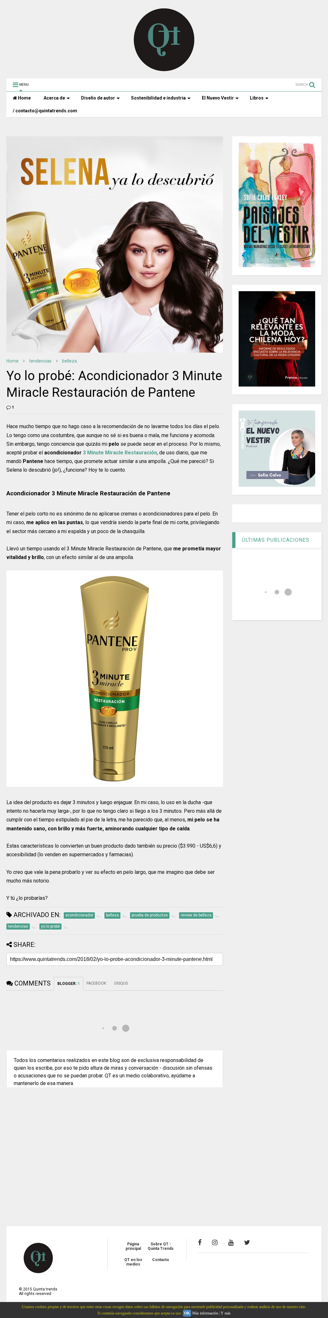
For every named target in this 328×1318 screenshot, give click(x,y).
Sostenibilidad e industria (158, 97)
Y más (226, 1313)
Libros (257, 97)
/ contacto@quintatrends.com (45, 110)
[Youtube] (231, 1242)
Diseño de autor (98, 97)
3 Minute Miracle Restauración (120, 453)
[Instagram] (214, 1242)
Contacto (160, 1260)
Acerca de (54, 97)
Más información (205, 1313)
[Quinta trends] (164, 70)
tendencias (40, 360)
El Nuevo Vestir (218, 97)
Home (24, 97)
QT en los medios (133, 1262)
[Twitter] (247, 1242)
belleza (69, 360)
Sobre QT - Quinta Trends (161, 1246)
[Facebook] (199, 1242)
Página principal (133, 1246)
